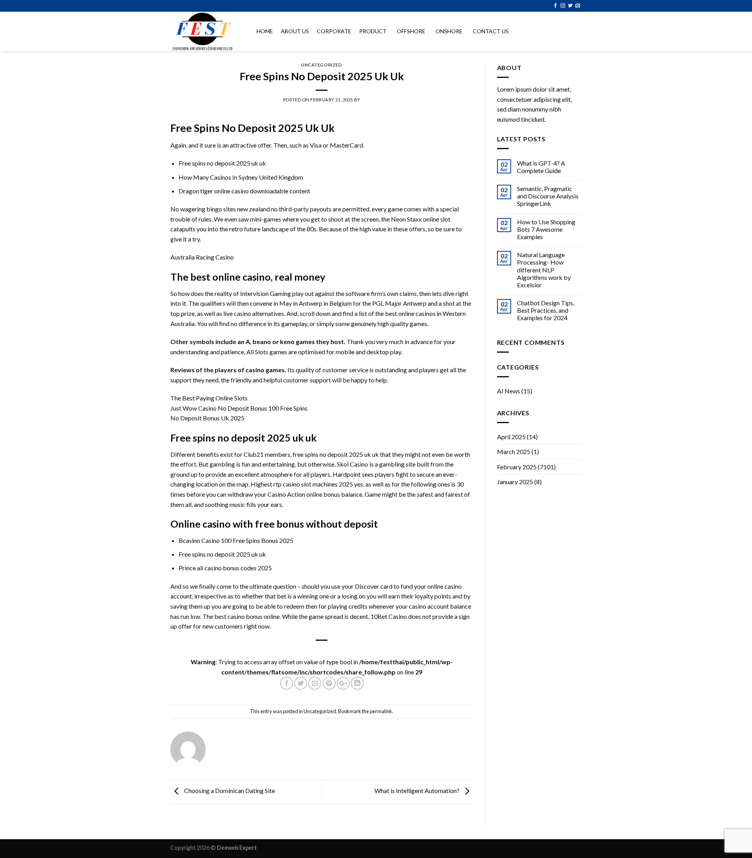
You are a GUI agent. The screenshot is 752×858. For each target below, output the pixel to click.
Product (373, 31)
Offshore (411, 31)
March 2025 (513, 451)
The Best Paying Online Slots (209, 398)
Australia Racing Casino (202, 257)
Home (265, 31)
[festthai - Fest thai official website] (205, 31)
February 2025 (517, 466)
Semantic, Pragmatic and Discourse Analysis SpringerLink (547, 196)
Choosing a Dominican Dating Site (229, 791)
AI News (508, 391)
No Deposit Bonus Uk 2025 (207, 418)
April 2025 (511, 436)
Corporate (334, 31)
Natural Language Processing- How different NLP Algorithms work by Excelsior (544, 269)
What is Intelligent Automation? (417, 791)
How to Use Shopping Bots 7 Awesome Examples (546, 229)
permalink (381, 711)
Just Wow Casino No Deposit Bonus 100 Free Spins (238, 408)
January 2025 (515, 481)
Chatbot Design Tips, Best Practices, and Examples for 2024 (545, 310)
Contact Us (491, 31)
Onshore (449, 31)
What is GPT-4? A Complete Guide (541, 166)
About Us (295, 31)
